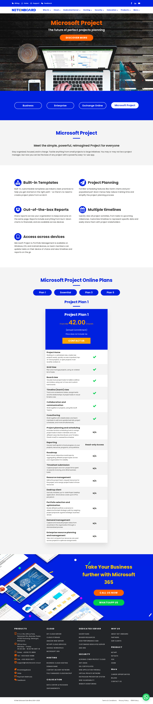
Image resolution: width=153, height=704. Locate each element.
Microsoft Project (125, 105)
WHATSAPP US (108, 602)
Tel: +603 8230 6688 (25, 656)
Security (98, 10)
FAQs (19, 673)
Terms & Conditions (109, 700)
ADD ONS (82, 648)
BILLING (114, 678)
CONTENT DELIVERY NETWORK (58, 670)
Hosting (86, 10)
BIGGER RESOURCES (87, 637)
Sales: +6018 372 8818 (26, 652)
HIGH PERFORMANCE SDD (88, 641)
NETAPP (114, 652)
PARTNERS (115, 637)
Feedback (48, 3)
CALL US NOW (109, 592)
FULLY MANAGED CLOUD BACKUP (59, 673)
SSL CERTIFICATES (86, 666)
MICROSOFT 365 (53, 651)
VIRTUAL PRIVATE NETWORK (89, 673)
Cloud (56, 10)
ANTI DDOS (83, 663)
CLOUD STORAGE (53, 637)
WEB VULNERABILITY (86, 680)
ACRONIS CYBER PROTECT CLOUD (92, 659)
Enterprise (60, 105)
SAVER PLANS (84, 634)
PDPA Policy (135, 700)
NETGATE (114, 656)
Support (36, 3)
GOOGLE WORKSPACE (55, 648)
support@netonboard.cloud (29, 663)
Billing (17, 3)
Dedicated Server (71, 10)
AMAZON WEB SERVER (55, 641)
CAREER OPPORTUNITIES (120, 674)
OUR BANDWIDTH (53, 688)
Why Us (46, 10)
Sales (26, 3)
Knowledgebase (24, 670)
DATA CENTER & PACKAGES (57, 685)
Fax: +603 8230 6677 (26, 659)
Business (28, 105)
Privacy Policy (124, 700)
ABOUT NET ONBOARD (119, 634)
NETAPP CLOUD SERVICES (56, 644)
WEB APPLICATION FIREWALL (90, 670)
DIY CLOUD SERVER (54, 634)
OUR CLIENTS (116, 641)
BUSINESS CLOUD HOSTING (57, 663)
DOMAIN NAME (52, 666)
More (136, 10)
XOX (112, 659)
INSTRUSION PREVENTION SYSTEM (92, 677)
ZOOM (113, 663)
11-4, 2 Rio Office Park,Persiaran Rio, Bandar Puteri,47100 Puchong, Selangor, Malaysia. (29, 637)
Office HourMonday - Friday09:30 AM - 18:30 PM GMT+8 (28, 646)
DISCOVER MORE (76, 37)
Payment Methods (24, 677)
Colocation (111, 10)
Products (125, 10)
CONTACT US (76, 340)
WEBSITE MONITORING (87, 684)
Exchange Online (92, 105)
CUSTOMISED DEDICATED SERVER (92, 644)
